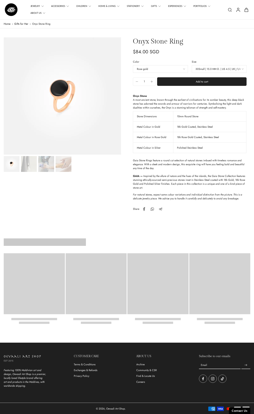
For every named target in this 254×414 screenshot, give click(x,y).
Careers (140, 382)
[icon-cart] (246, 9)
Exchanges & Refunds (85, 370)
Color (136, 62)
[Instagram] (213, 379)
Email (204, 365)
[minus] (137, 81)
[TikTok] (222, 379)
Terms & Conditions (85, 364)
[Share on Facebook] (144, 209)
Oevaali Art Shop (115, 408)
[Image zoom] (62, 96)
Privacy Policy (81, 376)
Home (7, 24)
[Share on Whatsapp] (152, 209)
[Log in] (238, 9)
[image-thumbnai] (12, 164)
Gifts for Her (21, 24)
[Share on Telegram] (160, 209)
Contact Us (239, 410)
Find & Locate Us (145, 376)
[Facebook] (203, 379)
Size (194, 62)
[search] (230, 9)
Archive (140, 364)
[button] (202, 81)
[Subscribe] (245, 365)
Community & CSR (146, 370)
